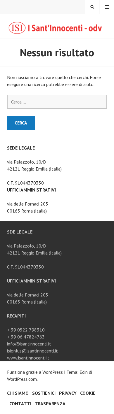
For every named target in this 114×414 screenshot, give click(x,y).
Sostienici (44, 393)
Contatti (20, 403)
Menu (107, 7)
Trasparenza (50, 403)
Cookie (87, 393)
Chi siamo (18, 393)
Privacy (68, 393)
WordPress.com (22, 379)
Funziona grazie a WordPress (35, 372)
